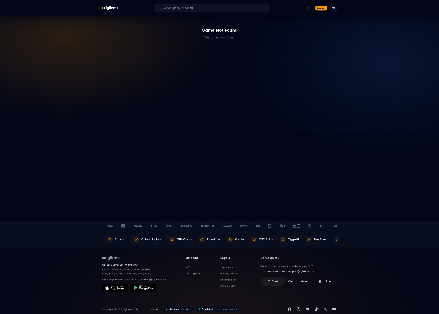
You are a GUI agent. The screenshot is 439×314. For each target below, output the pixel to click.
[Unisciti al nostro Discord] (307, 309)
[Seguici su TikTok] (316, 309)
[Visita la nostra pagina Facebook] (289, 309)
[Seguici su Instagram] (298, 309)
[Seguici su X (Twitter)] (325, 309)
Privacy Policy (228, 273)
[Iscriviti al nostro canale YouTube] (334, 309)
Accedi (321, 8)
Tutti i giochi (193, 273)
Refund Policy (228, 279)
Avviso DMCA (228, 285)
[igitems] (109, 8)
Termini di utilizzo (230, 267)
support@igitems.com (301, 271)
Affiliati (190, 267)
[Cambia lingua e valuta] (309, 8)
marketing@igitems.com (153, 279)
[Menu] (333, 8)
